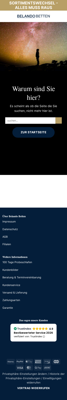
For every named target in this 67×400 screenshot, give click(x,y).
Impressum (9, 221)
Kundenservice (11, 285)
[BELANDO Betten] (33, 16)
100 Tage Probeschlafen (17, 262)
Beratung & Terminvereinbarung (21, 277)
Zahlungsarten (11, 300)
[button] (4, 16)
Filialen (6, 244)
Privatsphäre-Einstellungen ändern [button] (24, 374)
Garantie (7, 307)
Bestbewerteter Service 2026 (33, 333)
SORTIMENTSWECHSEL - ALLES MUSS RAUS (33, 5)
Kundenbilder (10, 269)
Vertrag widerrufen (33, 388)
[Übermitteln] (58, 120)
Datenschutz (10, 229)
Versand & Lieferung (14, 292)
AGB (5, 236)
